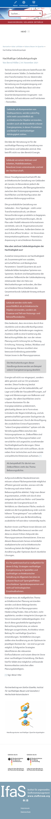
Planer (15, 5)
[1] (40, 455)
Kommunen (23, 5)
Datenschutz (25, 812)
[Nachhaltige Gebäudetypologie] (25, 715)
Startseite (6, 46)
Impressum (25, 808)
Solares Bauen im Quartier (34, 46)
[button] (23, 31)
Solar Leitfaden (17, 46)
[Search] (40, 13)
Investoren (34, 5)
